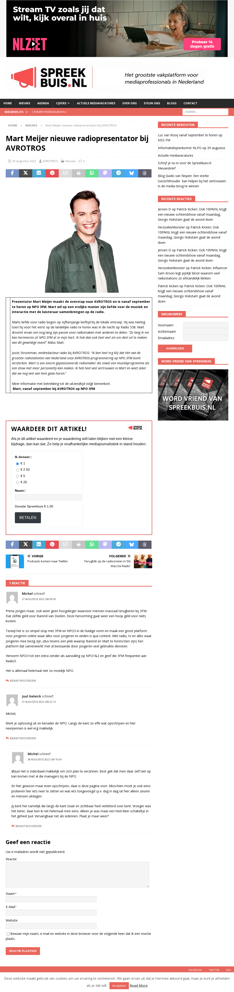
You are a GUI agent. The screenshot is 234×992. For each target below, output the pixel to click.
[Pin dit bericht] (52, 173)
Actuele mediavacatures (96, 103)
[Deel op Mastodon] (105, 173)
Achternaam (167, 331)
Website (12, 920)
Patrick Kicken (168, 286)
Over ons (129, 103)
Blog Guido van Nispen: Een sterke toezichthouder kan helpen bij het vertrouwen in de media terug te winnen (192, 181)
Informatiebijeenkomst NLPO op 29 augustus (191, 148)
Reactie (11, 859)
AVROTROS (50, 161)
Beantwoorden (23, 680)
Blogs (171, 103)
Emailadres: (166, 338)
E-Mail (10, 907)
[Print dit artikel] (78, 173)
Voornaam (165, 325)
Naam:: (20, 490)
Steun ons (152, 103)
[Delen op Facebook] (12, 173)
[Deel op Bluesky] (131, 173)
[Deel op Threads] (145, 173)
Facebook (195, 970)
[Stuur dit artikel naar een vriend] (65, 173)
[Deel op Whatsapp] (91, 173)
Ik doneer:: (23, 457)
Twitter (214, 970)
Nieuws (24, 103)
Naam (10, 893)
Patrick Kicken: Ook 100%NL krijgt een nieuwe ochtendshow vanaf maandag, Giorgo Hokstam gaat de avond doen (192, 214)
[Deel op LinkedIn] (38, 173)
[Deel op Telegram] (118, 173)
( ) (49, 112)
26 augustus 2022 (24, 161)
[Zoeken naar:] (205, 111)
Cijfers (61, 103)
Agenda (43, 103)
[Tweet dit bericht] (25, 173)
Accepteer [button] (119, 986)
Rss (228, 970)
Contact (190, 103)
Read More (139, 985)
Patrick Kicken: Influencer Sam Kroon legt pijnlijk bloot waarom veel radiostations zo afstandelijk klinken (192, 273)
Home (7, 103)
